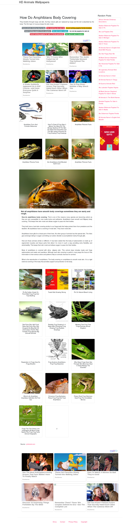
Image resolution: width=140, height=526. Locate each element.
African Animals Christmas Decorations (107, 20)
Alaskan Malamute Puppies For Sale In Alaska (109, 108)
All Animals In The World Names (109, 97)
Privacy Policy (73, 522)
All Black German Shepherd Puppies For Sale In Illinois (108, 92)
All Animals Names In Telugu (108, 80)
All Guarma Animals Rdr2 (107, 84)
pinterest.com (30, 444)
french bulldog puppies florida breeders (78, 28)
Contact (62, 522)
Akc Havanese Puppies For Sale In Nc (109, 65)
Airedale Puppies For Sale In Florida (108, 102)
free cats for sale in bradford (74, 34)
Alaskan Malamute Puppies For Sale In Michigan (109, 36)
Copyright (84, 522)
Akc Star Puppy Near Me (107, 54)
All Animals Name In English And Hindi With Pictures (109, 49)
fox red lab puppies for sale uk (79, 31)
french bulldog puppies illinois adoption (38, 31)
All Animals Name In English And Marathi (109, 118)
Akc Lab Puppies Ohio (106, 32)
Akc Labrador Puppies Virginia (108, 87)
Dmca (55, 522)
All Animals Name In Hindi (107, 76)
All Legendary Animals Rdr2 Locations (108, 71)
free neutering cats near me (55, 28)
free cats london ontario (60, 31)
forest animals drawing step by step (33, 28)
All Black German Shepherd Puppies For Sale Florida (108, 59)
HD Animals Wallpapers (34, 2)
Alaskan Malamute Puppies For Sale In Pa (109, 27)
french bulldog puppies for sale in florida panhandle (47, 34)
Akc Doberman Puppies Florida (109, 113)
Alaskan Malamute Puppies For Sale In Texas (109, 43)
